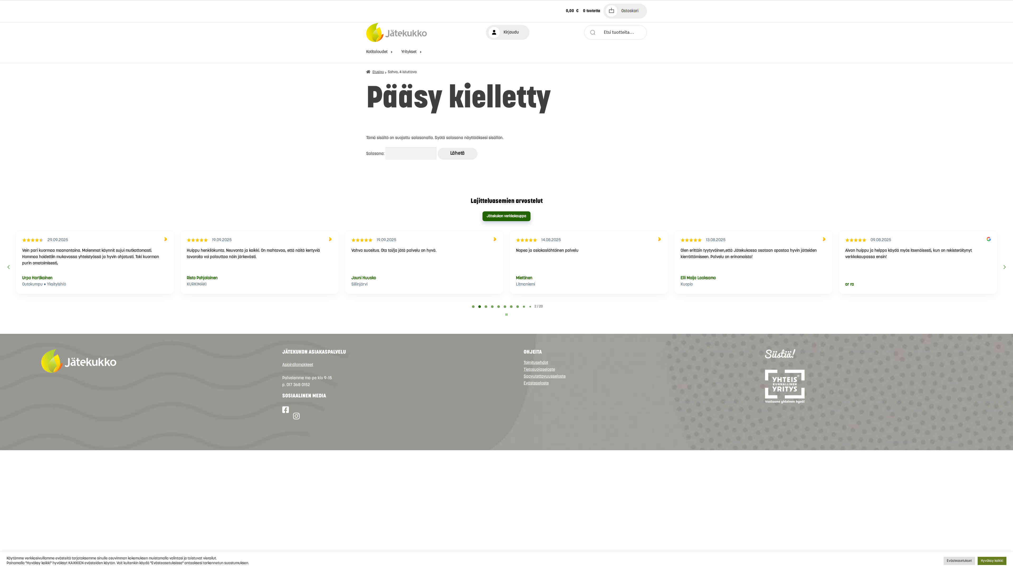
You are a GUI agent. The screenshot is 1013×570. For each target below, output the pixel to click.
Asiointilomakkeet (297, 365)
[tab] (473, 306)
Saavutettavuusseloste (545, 376)
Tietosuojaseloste (539, 370)
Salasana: (375, 154)
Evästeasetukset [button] (959, 561)
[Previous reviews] (8, 267)
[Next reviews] (1004, 267)
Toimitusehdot (536, 363)
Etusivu (378, 72)
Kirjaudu (511, 32)
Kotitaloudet (377, 52)
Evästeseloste (536, 383)
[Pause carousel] (506, 314)
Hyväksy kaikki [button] (992, 561)
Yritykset (409, 52)
